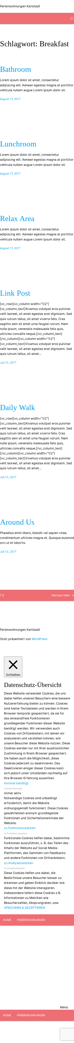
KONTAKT (40, 942)
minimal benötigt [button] (16, 783)
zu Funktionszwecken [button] (20, 828)
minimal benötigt (13, 788)
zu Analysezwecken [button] (18, 863)
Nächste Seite (63, 595)
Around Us (17, 522)
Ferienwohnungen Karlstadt (20, 6)
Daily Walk (17, 407)
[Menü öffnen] (71, 18)
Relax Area (17, 218)
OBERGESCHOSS (57, 931)
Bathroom (15, 69)
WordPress (39, 639)
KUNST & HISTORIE (15, 942)
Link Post (15, 293)
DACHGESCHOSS (28, 931)
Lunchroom (18, 144)
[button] (37, 967)
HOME (7, 919)
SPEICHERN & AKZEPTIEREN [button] (24, 908)
